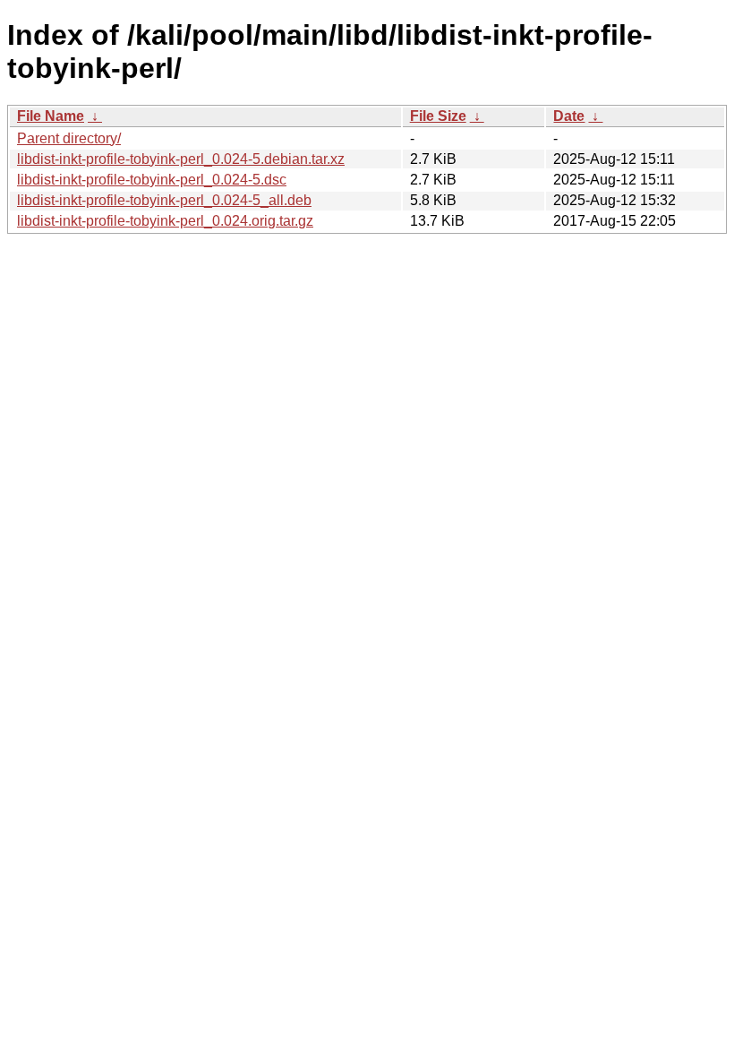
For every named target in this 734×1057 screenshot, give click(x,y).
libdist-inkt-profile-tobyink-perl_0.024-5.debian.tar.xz (181, 159)
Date (569, 116)
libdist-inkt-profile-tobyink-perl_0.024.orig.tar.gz (165, 220)
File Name (50, 116)
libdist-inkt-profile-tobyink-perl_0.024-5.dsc (151, 179)
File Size (438, 116)
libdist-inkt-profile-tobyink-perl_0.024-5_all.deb (164, 200)
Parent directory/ (69, 138)
